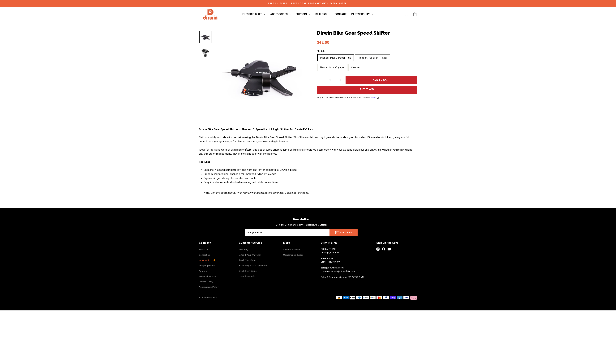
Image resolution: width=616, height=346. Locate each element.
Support (302, 14)
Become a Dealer (291, 249)
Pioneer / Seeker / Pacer (372, 57)
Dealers (321, 14)
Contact (340, 14)
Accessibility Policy (208, 287)
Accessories (279, 14)
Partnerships (361, 14)
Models (321, 51)
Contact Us (204, 255)
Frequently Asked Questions (253, 265)
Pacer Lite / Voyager (332, 67)
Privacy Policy (206, 281)
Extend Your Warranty (250, 255)
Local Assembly (247, 276)
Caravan (355, 67)
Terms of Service (207, 276)
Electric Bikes (252, 14)
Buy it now (367, 89)
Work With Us (206, 260)
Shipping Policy (206, 265)
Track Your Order (247, 260)
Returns (203, 271)
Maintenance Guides (293, 255)
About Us (203, 249)
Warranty (243, 249)
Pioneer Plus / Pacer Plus (335, 57)
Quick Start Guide (248, 271)
